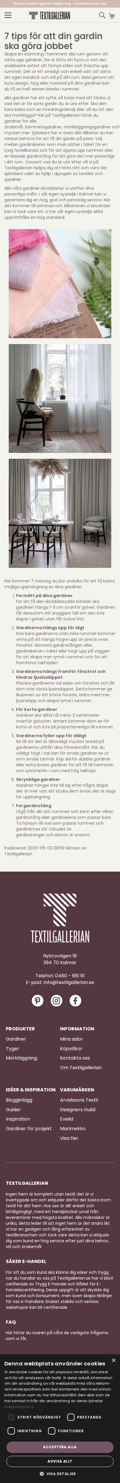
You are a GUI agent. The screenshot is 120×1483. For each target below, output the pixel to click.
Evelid (66, 1119)
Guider (13, 1110)
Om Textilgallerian (81, 1068)
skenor (61, 835)
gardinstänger (30, 835)
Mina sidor (71, 1039)
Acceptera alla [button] (60, 1446)
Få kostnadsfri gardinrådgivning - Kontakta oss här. (60, 3)
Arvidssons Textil (79, 1100)
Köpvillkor (71, 1049)
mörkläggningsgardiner (88, 127)
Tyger (12, 1049)
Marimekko (73, 1129)
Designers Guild (77, 1110)
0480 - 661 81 (70, 976)
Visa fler (69, 1138)
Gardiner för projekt (29, 1129)
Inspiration (18, 1119)
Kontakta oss (75, 1058)
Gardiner (16, 1039)
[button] (60, 1473)
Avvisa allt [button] (59, 1461)
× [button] (113, 1360)
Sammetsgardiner (43, 127)
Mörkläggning (21, 1058)
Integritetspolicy (19, 1406)
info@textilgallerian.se (69, 982)
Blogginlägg (19, 1100)
